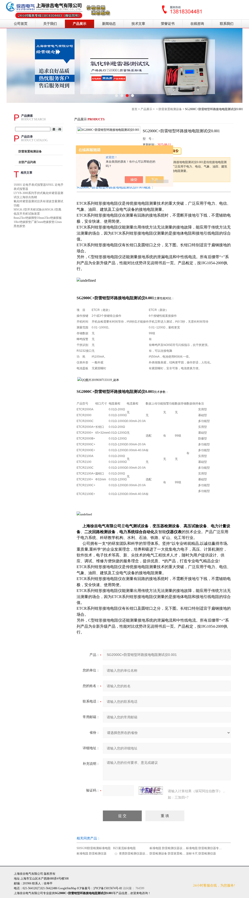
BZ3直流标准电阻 (124, 848)
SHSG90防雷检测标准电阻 (94, 848)
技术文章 (138, 24)
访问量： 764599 (118, 888)
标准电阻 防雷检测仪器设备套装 (170, 848)
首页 (134, 109)
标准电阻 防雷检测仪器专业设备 (207, 848)
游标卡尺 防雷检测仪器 (201, 853)
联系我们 (226, 24)
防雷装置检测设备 (170, 109)
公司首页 (20, 24)
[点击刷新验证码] (151, 790)
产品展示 (79, 24)
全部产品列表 (27, 162)
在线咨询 (197, 24)
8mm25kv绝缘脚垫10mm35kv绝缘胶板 (38, 218)
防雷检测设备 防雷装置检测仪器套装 (173, 853)
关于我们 (50, 24)
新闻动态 (109, 24)
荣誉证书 (168, 24)
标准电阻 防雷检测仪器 (92, 853)
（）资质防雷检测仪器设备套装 (133, 853)
